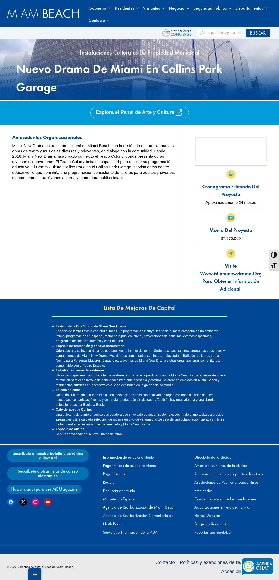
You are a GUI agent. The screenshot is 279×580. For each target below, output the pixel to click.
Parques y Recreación (211, 523)
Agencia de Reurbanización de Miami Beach (139, 507)
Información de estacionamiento (128, 457)
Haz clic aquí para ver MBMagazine (44, 489)
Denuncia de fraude (119, 490)
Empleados (203, 490)
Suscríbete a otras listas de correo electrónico (48, 473)
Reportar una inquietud (212, 532)
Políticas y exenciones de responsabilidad (224, 562)
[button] (108, 8)
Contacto (165, 562)
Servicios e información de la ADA (130, 532)
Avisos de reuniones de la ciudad (220, 465)
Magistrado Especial (119, 498)
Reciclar (109, 482)
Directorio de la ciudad (213, 457)
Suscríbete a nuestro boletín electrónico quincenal (48, 456)
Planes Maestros (207, 515)
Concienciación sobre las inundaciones (225, 498)
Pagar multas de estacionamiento (129, 465)
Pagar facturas (114, 473)
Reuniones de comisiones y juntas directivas (228, 473)
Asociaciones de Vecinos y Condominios (226, 482)
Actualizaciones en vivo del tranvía (221, 507)
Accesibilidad (235, 571)
